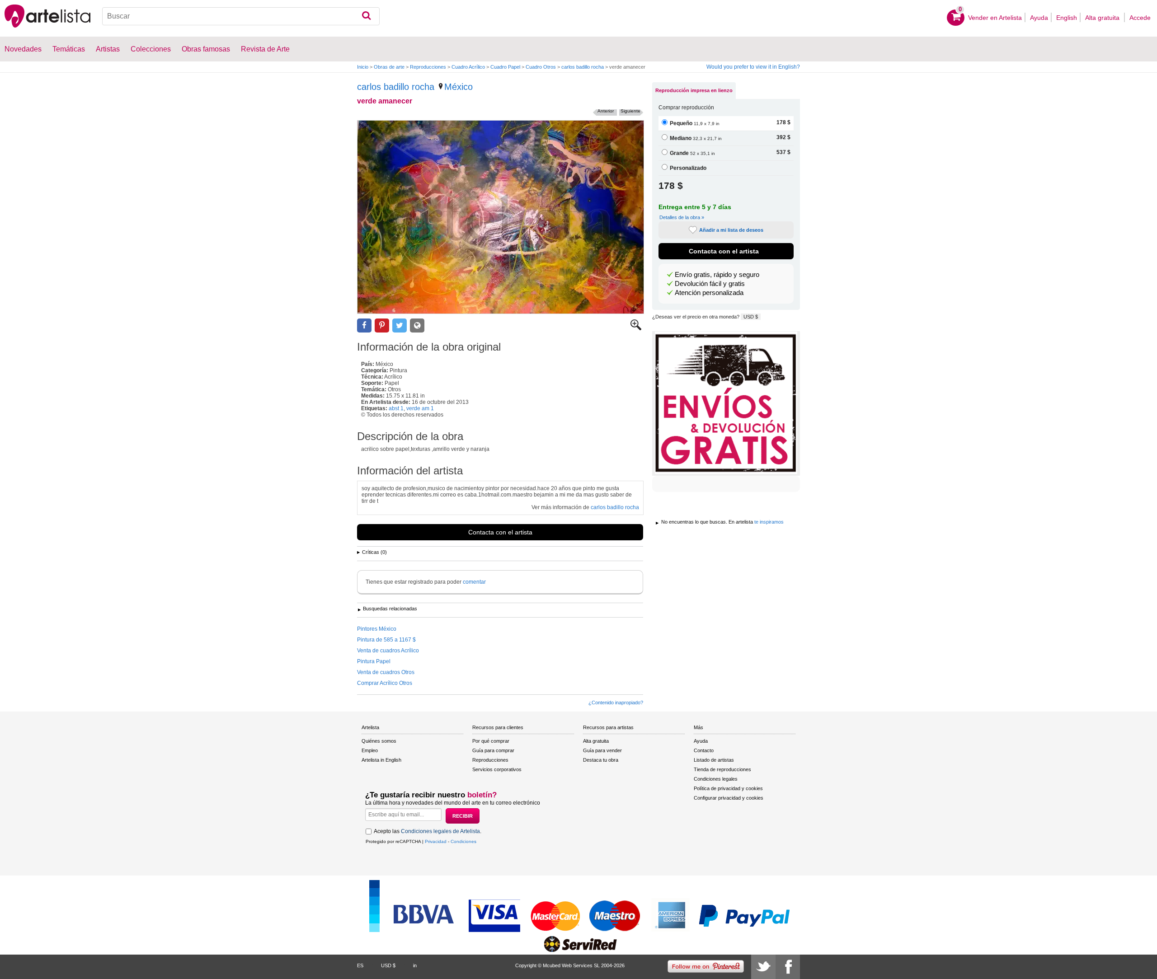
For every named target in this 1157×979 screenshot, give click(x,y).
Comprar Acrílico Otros (384, 683)
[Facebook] (788, 967)
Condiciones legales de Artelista (440, 831)
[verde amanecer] (500, 217)
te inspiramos (769, 522)
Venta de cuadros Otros (385, 672)
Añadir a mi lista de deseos (731, 230)
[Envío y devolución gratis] (726, 403)
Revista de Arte (265, 49)
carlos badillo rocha (582, 67)
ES (360, 965)
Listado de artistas (714, 760)
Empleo (370, 750)
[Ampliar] (635, 328)
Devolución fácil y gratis (710, 283)
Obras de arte (389, 67)
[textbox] (241, 16)
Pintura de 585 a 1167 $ (386, 640)
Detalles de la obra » (681, 217)
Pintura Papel (373, 661)
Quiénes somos (379, 741)
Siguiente (630, 110)
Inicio (362, 67)
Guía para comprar (493, 750)
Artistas (108, 49)
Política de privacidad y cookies (728, 788)
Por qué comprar (490, 741)
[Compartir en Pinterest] (382, 326)
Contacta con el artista (500, 532)
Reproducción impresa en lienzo (694, 90)
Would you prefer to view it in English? (753, 67)
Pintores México (376, 629)
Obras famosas (206, 49)
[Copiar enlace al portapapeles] (417, 326)
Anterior (605, 110)
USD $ (750, 316)
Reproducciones (428, 67)
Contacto (704, 750)
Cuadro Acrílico (468, 67)
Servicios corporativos (497, 769)
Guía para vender (602, 750)
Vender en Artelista (995, 17)
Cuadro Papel (505, 67)
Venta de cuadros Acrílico (388, 650)
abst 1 (396, 408)
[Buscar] (366, 16)
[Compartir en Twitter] (399, 326)
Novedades (23, 49)
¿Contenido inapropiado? (615, 702)
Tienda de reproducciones (722, 769)
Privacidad (436, 841)
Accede (1140, 17)
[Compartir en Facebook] (364, 326)
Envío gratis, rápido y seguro (717, 274)
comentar (474, 582)
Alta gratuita (1103, 17)
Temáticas (68, 49)
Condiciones (463, 841)
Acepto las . (427, 831)
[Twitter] (763, 967)
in (415, 965)
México (458, 87)
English (1066, 17)
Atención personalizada (709, 292)
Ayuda (1039, 17)
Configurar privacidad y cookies (728, 798)
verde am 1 (420, 408)
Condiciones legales (716, 779)
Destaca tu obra (600, 760)
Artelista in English (381, 760)
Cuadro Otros (541, 67)
